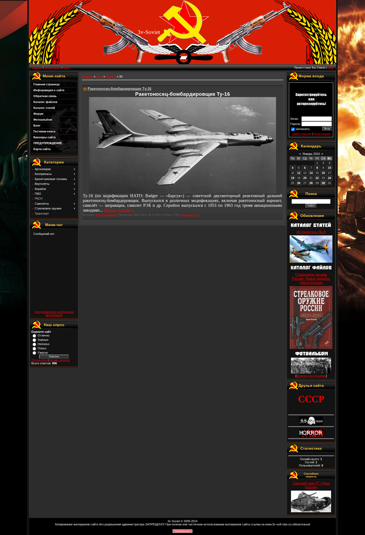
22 (317, 177)
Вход (66, 67)
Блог (37, 125)
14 (311, 172)
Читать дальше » (119, 210)
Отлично (43, 335)
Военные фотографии (311, 375)
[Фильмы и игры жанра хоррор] (311, 435)
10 (329, 167)
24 (329, 177)
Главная (37, 67)
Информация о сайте (48, 90)
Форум (38, 113)
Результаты (39, 360)
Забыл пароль (301, 133)
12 (298, 172)
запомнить (303, 129)
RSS (330, 67)
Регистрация (52, 67)
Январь (111, 76)
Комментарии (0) (190, 214)
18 (292, 177)
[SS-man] (311, 423)
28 (311, 183)
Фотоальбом (42, 119)
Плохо (42, 348)
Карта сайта (42, 149)
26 (298, 183)
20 (304, 177)
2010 (99, 76)
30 (323, 183)
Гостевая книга (44, 131)
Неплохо (43, 344)
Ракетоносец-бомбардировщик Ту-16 (119, 89)
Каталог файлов (45, 102)
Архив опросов (59, 360)
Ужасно (43, 352)
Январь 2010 (311, 153)
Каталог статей (44, 107)
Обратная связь (45, 96)
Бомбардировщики (106, 214)
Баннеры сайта (44, 137)
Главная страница (46, 84)
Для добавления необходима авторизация (54, 313)
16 (323, 172)
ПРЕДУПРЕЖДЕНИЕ (47, 143)
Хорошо (43, 339)
